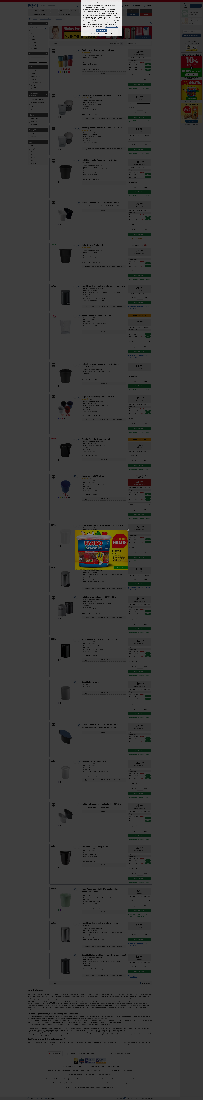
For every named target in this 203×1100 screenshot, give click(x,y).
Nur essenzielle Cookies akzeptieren (101, 33)
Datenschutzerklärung (111, 26)
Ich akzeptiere (101, 30)
